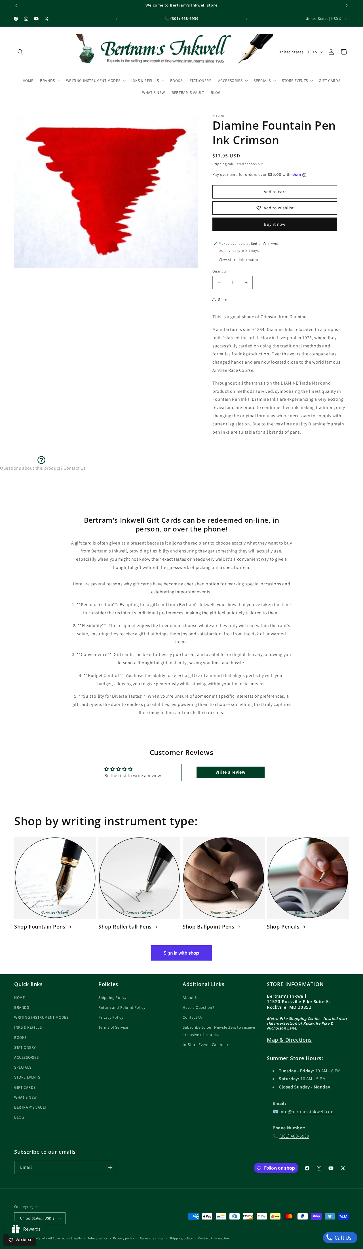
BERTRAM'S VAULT (30, 1106)
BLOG (19, 1116)
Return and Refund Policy (121, 1007)
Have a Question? (198, 1007)
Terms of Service (113, 1027)
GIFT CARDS (25, 1087)
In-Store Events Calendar (205, 1044)
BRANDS (21, 1007)
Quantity (219, 271)
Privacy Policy (110, 1017)
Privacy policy (123, 1238)
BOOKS (20, 1037)
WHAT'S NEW (25, 1097)
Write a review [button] (230, 772)
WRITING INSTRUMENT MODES (41, 1017)
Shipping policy (181, 1238)
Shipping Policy (112, 997)
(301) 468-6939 (294, 1136)
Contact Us (193, 1017)
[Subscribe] (110, 1167)
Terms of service (152, 1238)
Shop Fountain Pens (40, 926)
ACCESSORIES (26, 1057)
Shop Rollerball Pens (125, 926)
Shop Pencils (283, 926)
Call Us (342, 1237)
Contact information (213, 1238)
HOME (19, 997)
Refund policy (98, 1238)
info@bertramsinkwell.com (307, 1111)
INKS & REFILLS (28, 1027)
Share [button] (223, 299)
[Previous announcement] (16, 5)
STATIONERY (25, 1047)
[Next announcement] (347, 5)
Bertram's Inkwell (39, 1238)
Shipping (219, 164)
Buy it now (275, 224)
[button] (20, 52)
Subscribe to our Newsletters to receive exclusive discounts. (219, 1031)
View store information (240, 259)
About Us (191, 997)
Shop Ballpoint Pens (208, 926)
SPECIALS (22, 1066)
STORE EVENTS (27, 1076)
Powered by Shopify (67, 1238)
